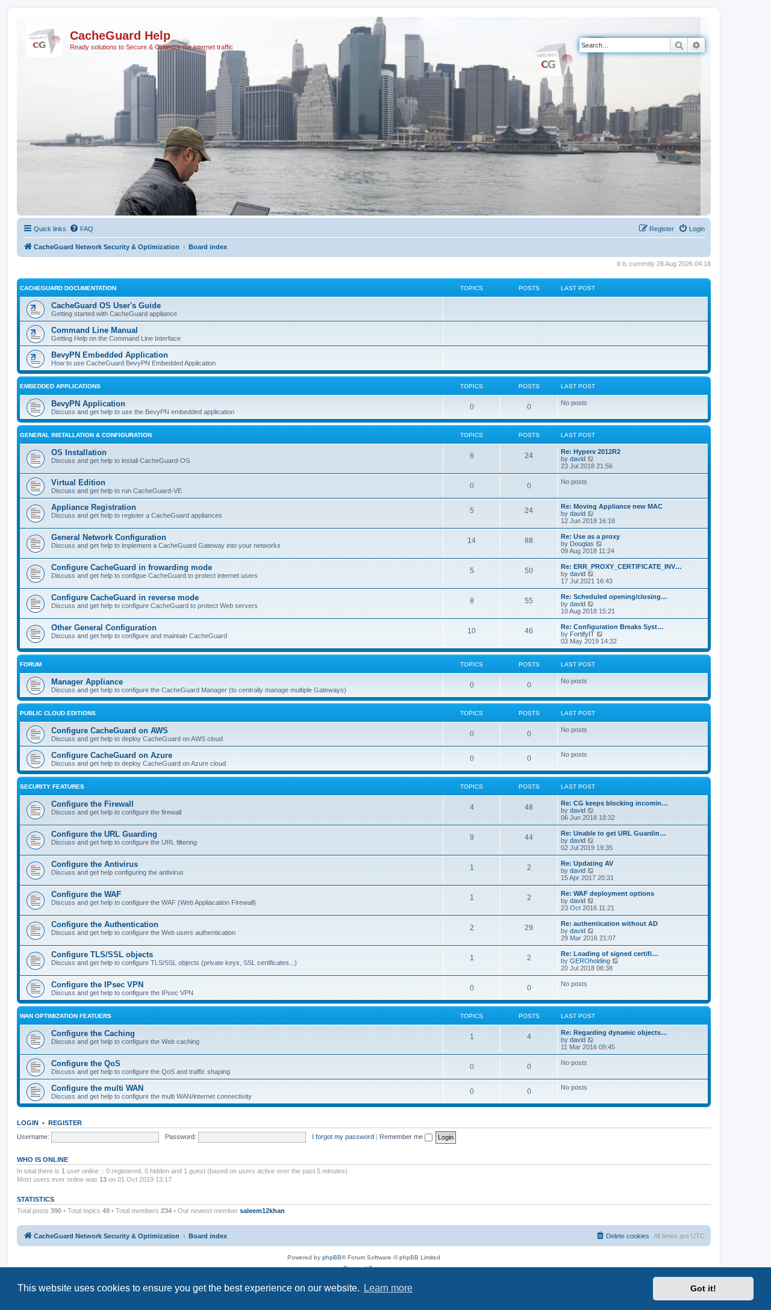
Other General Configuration (104, 627)
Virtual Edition (78, 482)
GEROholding (590, 960)
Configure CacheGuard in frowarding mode (131, 567)
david (577, 458)
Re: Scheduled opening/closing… (614, 596)
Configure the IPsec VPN (97, 984)
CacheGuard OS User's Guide (106, 305)
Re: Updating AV (587, 863)
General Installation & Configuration (86, 435)
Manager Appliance (87, 681)
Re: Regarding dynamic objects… (614, 1032)
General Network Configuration (108, 537)
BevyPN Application (88, 403)
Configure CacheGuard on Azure (111, 755)
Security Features (52, 786)
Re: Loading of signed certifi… (609, 953)
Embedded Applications (60, 386)
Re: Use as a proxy (590, 536)
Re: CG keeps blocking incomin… (614, 803)
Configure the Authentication (104, 924)
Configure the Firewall (92, 804)
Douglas (582, 543)
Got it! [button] (703, 1288)
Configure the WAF (86, 894)
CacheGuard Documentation (68, 288)
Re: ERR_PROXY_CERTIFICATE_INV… (621, 566)
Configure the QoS (85, 1063)
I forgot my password (343, 1136)
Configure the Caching (93, 1033)
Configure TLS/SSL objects (102, 954)
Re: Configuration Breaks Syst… (612, 626)
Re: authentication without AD (609, 923)
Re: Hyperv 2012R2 (590, 451)
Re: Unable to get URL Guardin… (613, 833)
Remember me (402, 1136)
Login (28, 1122)
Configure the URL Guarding (104, 834)
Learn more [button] (388, 1288)
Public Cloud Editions (58, 713)
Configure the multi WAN (97, 1088)
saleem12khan (262, 1210)
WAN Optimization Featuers (65, 1016)
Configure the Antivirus (94, 864)
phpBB (332, 1257)
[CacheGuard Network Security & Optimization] (45, 39)
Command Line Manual (94, 330)
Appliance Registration (93, 507)
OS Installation (79, 452)
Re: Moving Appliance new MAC (612, 506)
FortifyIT (582, 634)
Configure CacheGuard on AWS (109, 730)
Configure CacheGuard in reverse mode (125, 597)
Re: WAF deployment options (607, 893)
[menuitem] (81, 229)
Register (65, 1122)
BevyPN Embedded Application (109, 354)
